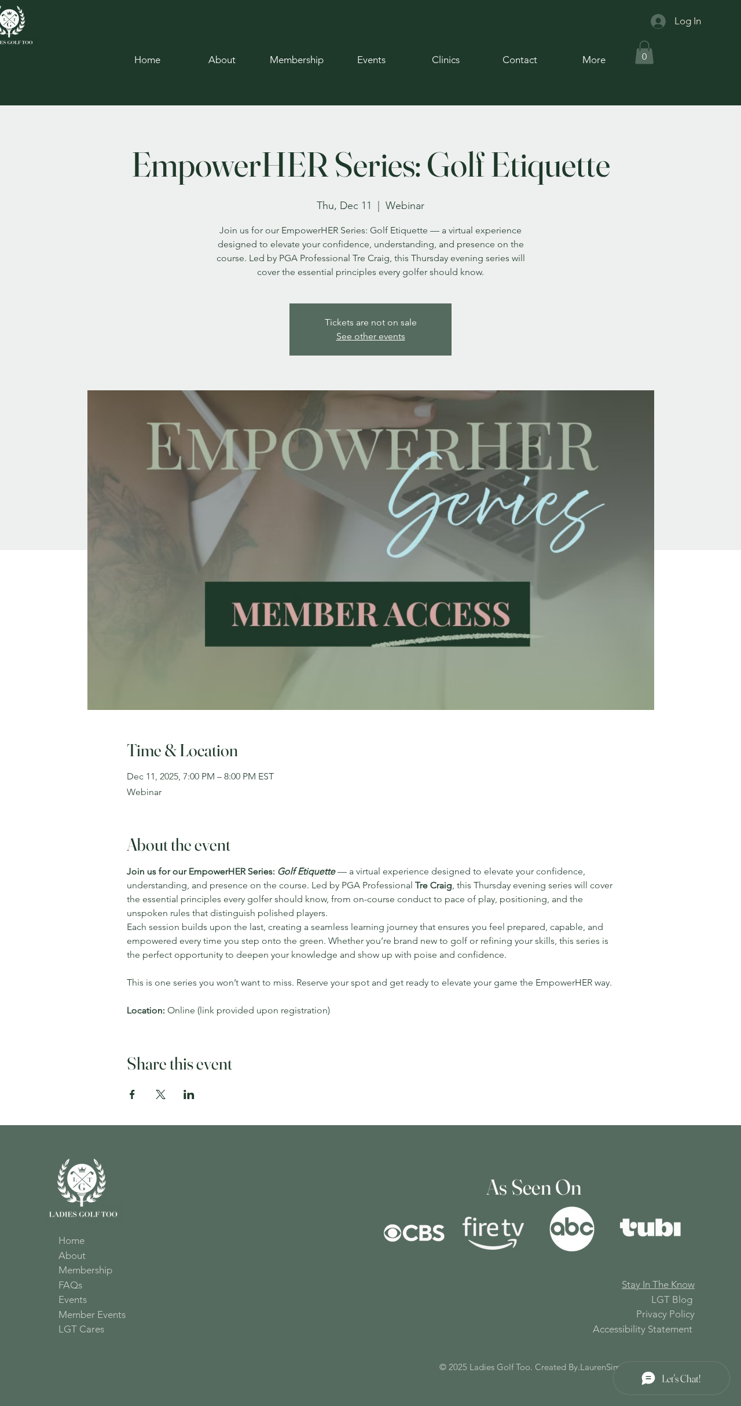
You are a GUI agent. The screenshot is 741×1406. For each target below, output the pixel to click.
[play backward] (398, 1230)
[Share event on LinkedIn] (189, 1094)
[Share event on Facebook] (132, 1094)
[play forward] (680, 1230)
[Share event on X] (160, 1094)
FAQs (70, 1285)
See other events (370, 336)
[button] (644, 52)
